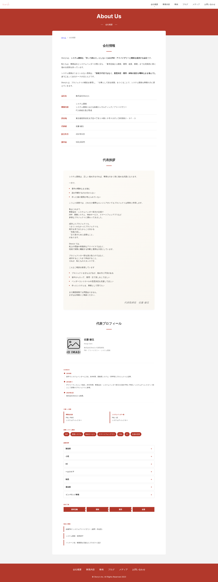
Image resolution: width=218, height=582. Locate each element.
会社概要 (154, 4)
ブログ (185, 4)
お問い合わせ (209, 4)
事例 (176, 4)
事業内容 (166, 4)
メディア (196, 4)
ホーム (63, 38)
